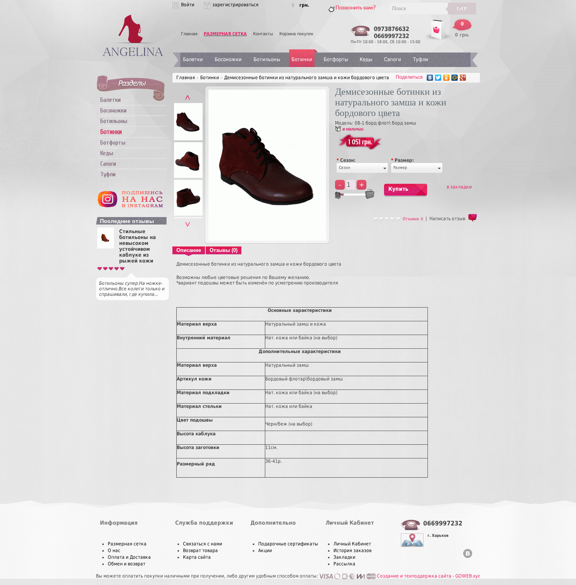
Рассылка (344, 564)
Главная (189, 33)
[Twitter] (438, 77)
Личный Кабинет (352, 544)
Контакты (263, 33)
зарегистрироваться (235, 4)
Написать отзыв (447, 218)
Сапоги (108, 163)
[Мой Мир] (455, 77)
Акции (265, 550)
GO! (462, 8)
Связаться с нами (202, 544)
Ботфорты (112, 142)
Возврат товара (200, 550)
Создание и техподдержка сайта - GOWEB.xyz (428, 576)
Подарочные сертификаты (288, 544)
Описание (188, 250)
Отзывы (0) (223, 250)
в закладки (459, 187)
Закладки (344, 557)
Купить (398, 189)
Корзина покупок (296, 33)
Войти (187, 4)
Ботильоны (113, 121)
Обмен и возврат (126, 564)
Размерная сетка (127, 544)
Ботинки (302, 59)
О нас (114, 550)
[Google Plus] (463, 77)
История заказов (352, 550)
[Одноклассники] (446, 77)
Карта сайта (197, 557)
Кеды (106, 153)
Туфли (108, 174)
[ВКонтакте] (430, 77)
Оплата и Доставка (129, 557)
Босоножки (113, 110)
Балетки (110, 99)
